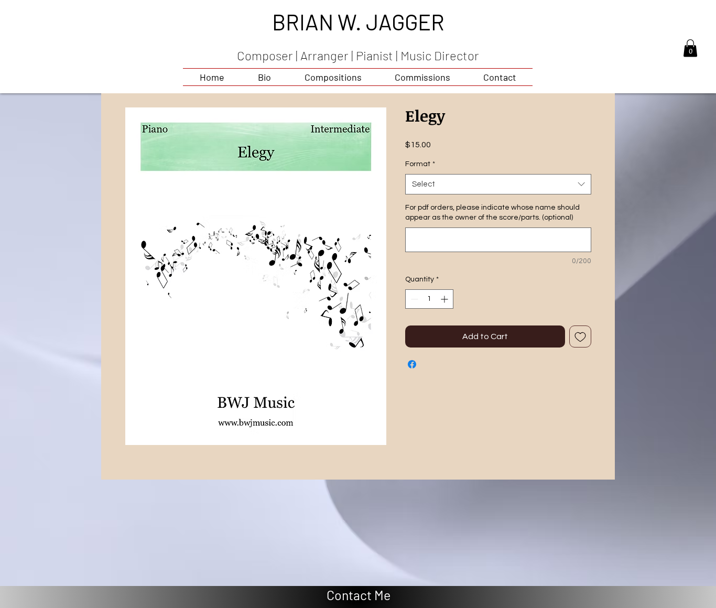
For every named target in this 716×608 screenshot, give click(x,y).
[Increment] (445, 299)
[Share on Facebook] (412, 364)
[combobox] (498, 184)
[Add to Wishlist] (580, 336)
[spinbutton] (429, 299)
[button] (690, 48)
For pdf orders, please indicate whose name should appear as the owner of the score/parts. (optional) (492, 213)
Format (420, 164)
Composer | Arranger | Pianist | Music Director (358, 55)
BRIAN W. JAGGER (358, 21)
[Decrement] (413, 299)
